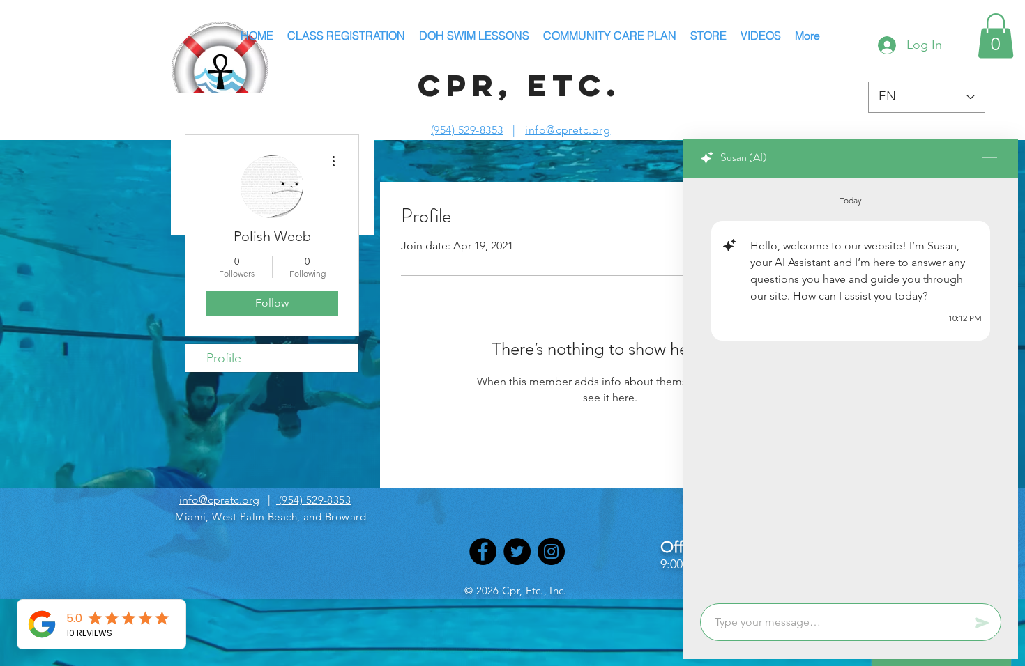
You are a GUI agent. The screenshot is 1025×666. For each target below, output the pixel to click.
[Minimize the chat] (989, 158)
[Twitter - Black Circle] (517, 551)
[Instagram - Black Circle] (551, 551)
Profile (223, 358)
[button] (996, 36)
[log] (850, 386)
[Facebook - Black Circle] (482, 551)
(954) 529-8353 (467, 130)
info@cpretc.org (567, 130)
